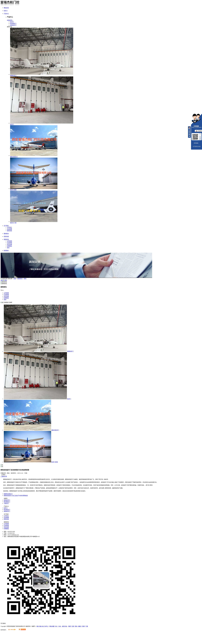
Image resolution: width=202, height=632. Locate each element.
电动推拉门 (13, 23)
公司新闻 (9, 241)
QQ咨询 (200, 130)
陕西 (69, 626)
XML (59, 626)
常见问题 (9, 244)
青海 (76, 626)
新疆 (83, 626)
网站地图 (51, 626)
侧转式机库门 (14, 156)
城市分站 (64, 626)
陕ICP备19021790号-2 (42, 626)
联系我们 (6, 250)
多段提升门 (13, 25)
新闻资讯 (6, 239)
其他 (8, 247)
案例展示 (6, 233)
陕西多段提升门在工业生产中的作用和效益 (16, 495)
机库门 (6, 10)
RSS (56, 626)
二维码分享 (4, 476)
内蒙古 (80, 626)
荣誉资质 (9, 230)
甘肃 (72, 626)
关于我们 (6, 225)
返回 (2, 280)
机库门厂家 (13, 222)
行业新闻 (9, 242)
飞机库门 (6, 503)
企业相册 (9, 229)
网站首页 (6, 7)
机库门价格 (13, 189)
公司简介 (9, 227)
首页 (15, 278)
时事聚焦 (9, 246)
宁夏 (86, 626)
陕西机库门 (13, 75)
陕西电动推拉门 (8, 494)
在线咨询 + (10, 20)
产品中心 (6, 13)
